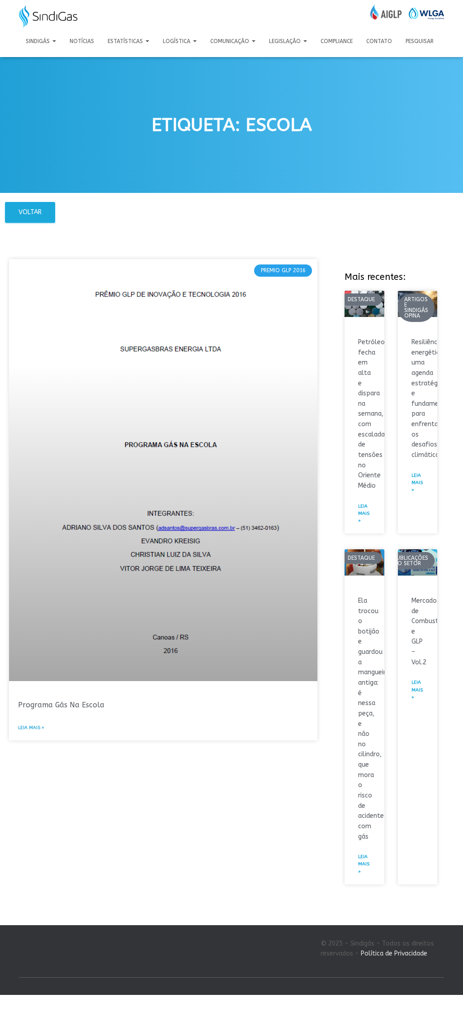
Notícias (82, 41)
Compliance (337, 41)
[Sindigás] (48, 16)
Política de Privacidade (394, 953)
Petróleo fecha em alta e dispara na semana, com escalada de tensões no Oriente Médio (371, 414)
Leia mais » (31, 727)
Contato (379, 41)
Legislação (285, 41)
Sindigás (39, 41)
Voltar (30, 212)
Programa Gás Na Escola (61, 705)
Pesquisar (420, 41)
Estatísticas (126, 41)
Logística (177, 41)
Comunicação (230, 41)
